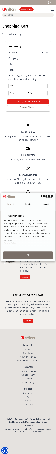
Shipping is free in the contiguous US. (28, 159)
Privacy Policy (35, 419)
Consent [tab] (10, 204)
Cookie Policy (10, 243)
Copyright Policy (33, 422)
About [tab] (46, 204)
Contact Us (28, 393)
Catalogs (28, 378)
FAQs (28, 396)
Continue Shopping (28, 107)
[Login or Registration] (49, 2)
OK (28, 255)
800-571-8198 (26, 9)
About (28, 400)
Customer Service (28, 356)
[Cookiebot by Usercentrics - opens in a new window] (41, 196)
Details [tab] (28, 204)
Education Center (28, 371)
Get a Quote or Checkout (28, 102)
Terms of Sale (19, 422)
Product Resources (28, 374)
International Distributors (28, 360)
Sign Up (28, 321)
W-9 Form (28, 404)
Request (25, 277)
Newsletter (28, 353)
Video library (28, 382)
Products (28, 349)
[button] (5, 450)
